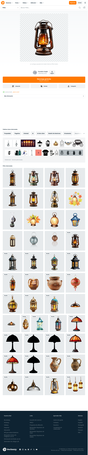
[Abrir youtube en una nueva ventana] (36, 449)
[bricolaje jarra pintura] (54, 364)
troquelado (7, 133)
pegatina (17, 133)
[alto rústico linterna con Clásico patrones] (12, 199)
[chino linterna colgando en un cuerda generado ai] (75, 283)
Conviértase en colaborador (57, 428)
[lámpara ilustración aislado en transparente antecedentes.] (76, 323)
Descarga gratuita (43, 80)
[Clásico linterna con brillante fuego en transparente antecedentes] (33, 178)
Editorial (33, 3)
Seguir (51, 73)
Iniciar (78, 2)
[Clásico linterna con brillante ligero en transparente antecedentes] (54, 178)
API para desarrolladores (11, 432)
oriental (26, 133)
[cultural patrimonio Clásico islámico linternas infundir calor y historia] (54, 304)
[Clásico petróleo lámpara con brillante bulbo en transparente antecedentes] (54, 199)
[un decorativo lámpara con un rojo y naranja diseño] (12, 283)
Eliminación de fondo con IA (12, 439)
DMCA (31, 422)
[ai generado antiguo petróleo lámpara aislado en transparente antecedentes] (54, 385)
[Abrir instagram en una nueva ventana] (23, 449)
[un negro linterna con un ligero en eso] (33, 262)
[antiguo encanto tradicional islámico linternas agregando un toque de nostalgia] (58, 323)
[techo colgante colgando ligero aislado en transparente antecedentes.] (75, 304)
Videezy (6, 425)
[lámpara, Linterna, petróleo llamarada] (12, 220)
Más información (8, 96)
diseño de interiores (54, 133)
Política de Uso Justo (77, 450)
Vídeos (25, 3)
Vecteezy (6, 422)
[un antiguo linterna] (12, 262)
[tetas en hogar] (75, 364)
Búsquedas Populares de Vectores (36, 428)
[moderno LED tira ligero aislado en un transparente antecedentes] (12, 385)
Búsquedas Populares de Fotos (36, 432)
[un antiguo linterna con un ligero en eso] (75, 262)
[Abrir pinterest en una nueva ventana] (28, 449)
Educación (7, 430)
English (79, 420)
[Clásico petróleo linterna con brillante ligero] (33, 199)
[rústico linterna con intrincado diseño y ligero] (75, 178)
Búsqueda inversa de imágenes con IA (10, 435)
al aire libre (41, 133)
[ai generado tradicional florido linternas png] (12, 304)
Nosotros (55, 425)
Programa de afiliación (35, 425)
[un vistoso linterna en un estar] (54, 262)
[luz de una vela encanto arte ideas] (33, 283)
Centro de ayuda (57, 420)
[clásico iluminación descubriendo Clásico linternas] (39, 323)
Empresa (6, 427)
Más (41, 3)
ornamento (67, 133)
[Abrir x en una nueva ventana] (34, 449)
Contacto (55, 422)
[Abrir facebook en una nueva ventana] (20, 449)
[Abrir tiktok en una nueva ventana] (31, 449)
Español (79, 422)
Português (80, 425)
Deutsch (79, 427)
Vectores (8, 3)
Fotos (16, 3)
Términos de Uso (54, 450)
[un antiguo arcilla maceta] (54, 283)
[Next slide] (81, 133)
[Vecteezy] (2, 2)
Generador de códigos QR (11, 441)
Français (79, 430)
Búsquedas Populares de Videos (36, 436)
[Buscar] (78, 8)
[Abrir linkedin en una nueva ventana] (25, 449)
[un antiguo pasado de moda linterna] (75, 241)
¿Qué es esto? (16, 92)
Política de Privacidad (65, 450)
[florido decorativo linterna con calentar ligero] (12, 178)
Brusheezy (7, 420)
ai (32, 133)
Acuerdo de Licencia (35, 420)
